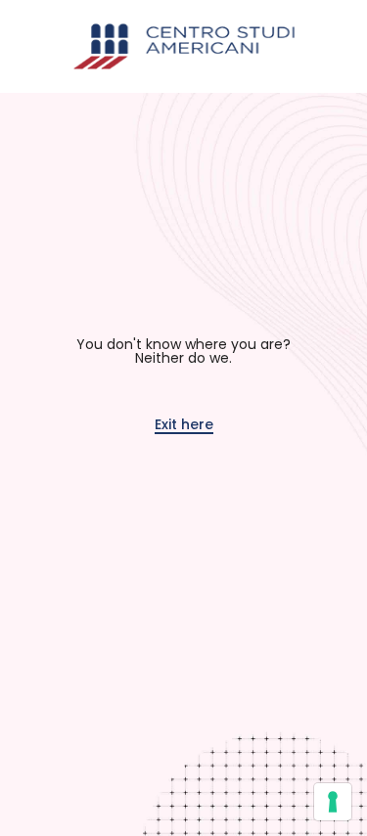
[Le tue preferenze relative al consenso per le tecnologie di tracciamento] (332, 801)
